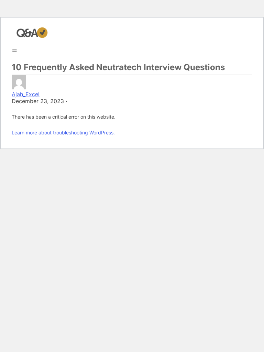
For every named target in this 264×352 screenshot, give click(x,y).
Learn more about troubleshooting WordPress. (63, 132)
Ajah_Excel (26, 94)
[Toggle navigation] (14, 51)
